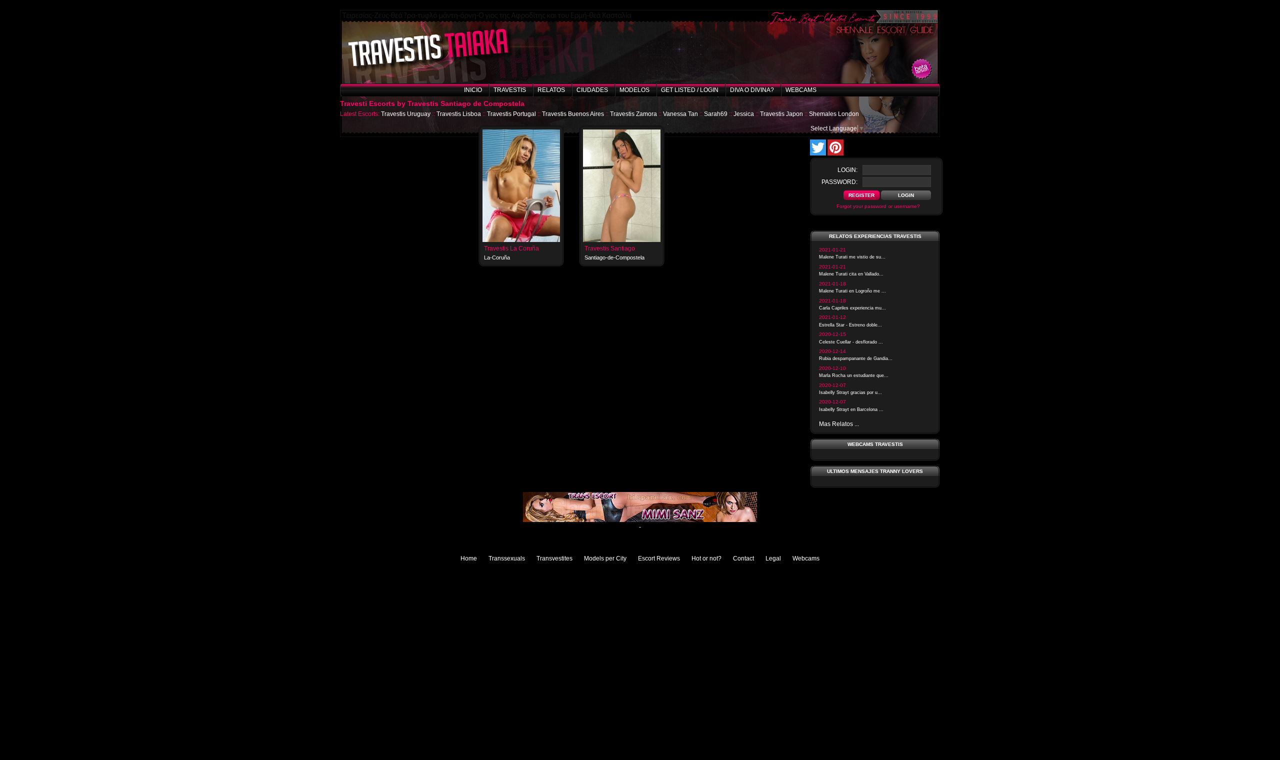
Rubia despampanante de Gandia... (855, 358)
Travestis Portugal (511, 114)
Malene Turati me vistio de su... (852, 257)
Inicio (473, 90)
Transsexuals (506, 558)
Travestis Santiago (609, 248)
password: (840, 182)
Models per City (605, 558)
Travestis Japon (781, 114)
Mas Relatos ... (839, 424)
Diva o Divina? (752, 90)
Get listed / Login (689, 90)
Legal (773, 558)
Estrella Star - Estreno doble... (850, 325)
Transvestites (554, 558)
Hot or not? (707, 558)
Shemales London (834, 114)
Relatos (551, 90)
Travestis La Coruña (511, 248)
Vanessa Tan (680, 114)
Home (468, 558)
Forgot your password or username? (878, 206)
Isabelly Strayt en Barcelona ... (851, 409)
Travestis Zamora (633, 114)
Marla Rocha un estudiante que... (853, 375)
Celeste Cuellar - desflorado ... (851, 342)
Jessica (744, 114)
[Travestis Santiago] (621, 240)
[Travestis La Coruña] (521, 240)
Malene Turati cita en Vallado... (851, 274)
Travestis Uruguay (405, 114)
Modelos (635, 90)
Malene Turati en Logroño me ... (852, 291)
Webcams (801, 90)
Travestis (510, 90)
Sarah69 (716, 114)
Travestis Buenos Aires (573, 114)
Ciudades (592, 90)
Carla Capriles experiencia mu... (852, 308)
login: (848, 170)
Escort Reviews (659, 558)
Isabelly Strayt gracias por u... (850, 392)
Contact (743, 558)
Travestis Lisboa (458, 114)
